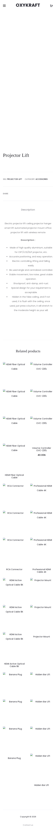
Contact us (28, 825)
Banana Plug (14, 758)
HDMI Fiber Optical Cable (14, 476)
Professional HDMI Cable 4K (42, 570)
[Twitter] (21, 833)
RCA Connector (14, 569)
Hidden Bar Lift (41, 785)
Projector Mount (41, 636)
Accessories (42, 179)
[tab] (28, 210)
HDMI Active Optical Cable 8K (14, 665)
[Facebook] (28, 833)
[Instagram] (34, 833)
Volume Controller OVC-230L (41, 449)
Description (28, 209)
